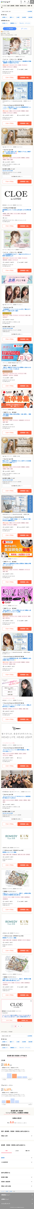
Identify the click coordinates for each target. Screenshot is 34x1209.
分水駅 (18, 17)
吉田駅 (4, 17)
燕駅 (12, 17)
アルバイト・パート (24, 23)
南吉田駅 (30, 17)
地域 (6, 1150)
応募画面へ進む (24, 77)
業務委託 (13, 23)
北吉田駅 (24, 17)
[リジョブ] (5, 2)
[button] (17, 56)
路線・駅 (27, 1150)
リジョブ (2, 1191)
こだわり (17, 1150)
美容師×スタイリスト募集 (9, 852)
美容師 (7, 1191)
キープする (10, 77)
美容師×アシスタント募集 (9, 937)
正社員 (5, 23)
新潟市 (3, 1157)
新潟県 (11, 1191)
